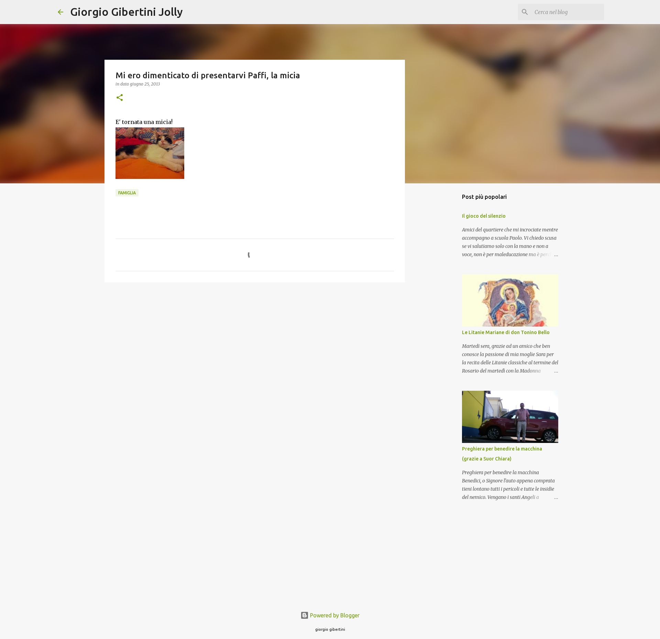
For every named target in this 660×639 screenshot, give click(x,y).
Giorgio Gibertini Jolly (126, 11)
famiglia (127, 193)
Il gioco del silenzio (484, 216)
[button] (120, 98)
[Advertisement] (255, 341)
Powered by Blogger (334, 615)
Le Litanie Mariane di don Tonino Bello (506, 332)
